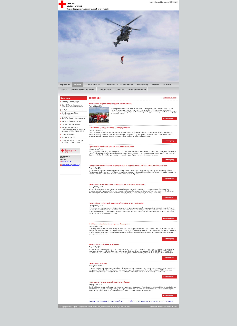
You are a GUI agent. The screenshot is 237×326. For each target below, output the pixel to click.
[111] (149, 301)
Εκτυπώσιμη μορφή (170, 98)
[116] (167, 301)
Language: (165, 2)
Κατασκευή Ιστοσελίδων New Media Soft (163, 307)
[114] (160, 301)
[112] (153, 301)
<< (134, 301)
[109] (142, 301)
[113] (156, 301)
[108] (138, 301)
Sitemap (157, 2)
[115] (163, 301)
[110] (146, 301)
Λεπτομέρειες (169, 118)
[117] (171, 301)
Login (151, 2)
